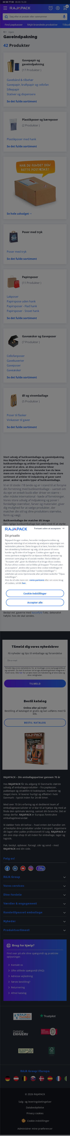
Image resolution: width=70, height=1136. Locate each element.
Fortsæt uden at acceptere (47, 528)
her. (24, 583)
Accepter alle (34, 602)
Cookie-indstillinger (34, 593)
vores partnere (36, 580)
